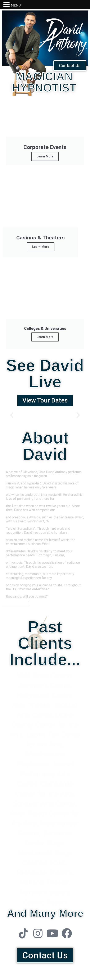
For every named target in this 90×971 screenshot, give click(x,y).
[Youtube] (52, 933)
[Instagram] (38, 933)
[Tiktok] (23, 933)
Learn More (45, 156)
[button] (12, 415)
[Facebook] (67, 933)
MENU (16, 5)
